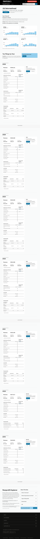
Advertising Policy (23, 537)
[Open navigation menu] (26, 1)
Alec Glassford (11, 500)
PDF (27, 143)
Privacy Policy (17, 537)
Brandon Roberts (5, 501)
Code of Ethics (5, 537)
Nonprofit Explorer (6, 3)
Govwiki (15, 506)
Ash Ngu (15, 500)
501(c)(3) (9, 17)
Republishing (11, 537)
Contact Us (24, 56)
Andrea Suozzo (5, 500)
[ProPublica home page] (9, 532)
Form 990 (4, 56)
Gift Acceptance (30, 537)
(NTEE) (23, 21)
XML (27, 73)
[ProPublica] (7, 1)
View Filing (28, 71)
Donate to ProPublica (32, 1)
